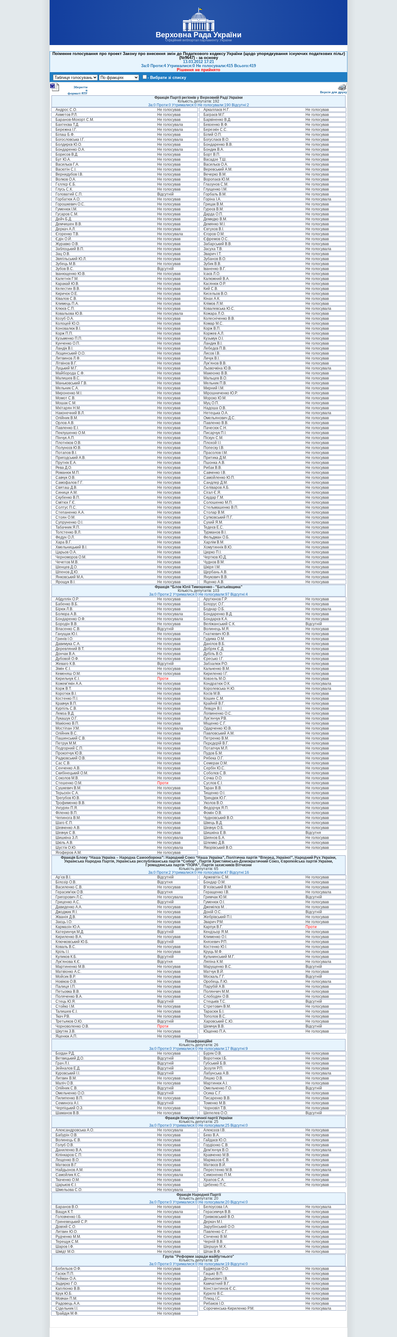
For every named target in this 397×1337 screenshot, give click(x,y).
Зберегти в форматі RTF (77, 90)
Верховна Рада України (199, 34)
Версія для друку (333, 92)
